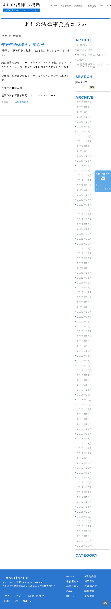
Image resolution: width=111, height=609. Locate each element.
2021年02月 (84, 282)
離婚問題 (89, 591)
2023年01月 (84, 175)
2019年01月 (84, 390)
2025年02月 (84, 122)
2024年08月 (84, 136)
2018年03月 (84, 438)
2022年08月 (84, 195)
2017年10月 (84, 463)
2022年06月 (84, 204)
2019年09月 (84, 351)
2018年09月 (84, 409)
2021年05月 (84, 268)
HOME (70, 576)
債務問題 (89, 596)
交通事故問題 (92, 586)
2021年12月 (84, 234)
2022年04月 (84, 214)
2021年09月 (84, 248)
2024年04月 (84, 141)
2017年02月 (84, 502)
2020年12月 (84, 292)
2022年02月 (84, 224)
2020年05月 (84, 326)
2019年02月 (84, 385)
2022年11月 (84, 185)
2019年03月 (84, 380)
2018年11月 (84, 399)
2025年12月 (84, 112)
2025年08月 (84, 117)
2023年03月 (84, 170)
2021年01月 (84, 287)
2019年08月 (84, 356)
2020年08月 (84, 312)
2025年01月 (84, 126)
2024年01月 (84, 146)
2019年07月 (84, 360)
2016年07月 (84, 536)
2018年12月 (84, 394)
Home (54, 5)
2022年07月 (84, 200)
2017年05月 (84, 487)
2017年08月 (84, 472)
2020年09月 (84, 307)
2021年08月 (84, 253)
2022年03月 (84, 219)
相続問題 (89, 581)
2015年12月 (84, 541)
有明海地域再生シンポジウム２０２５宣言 (92, 65)
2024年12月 (84, 131)
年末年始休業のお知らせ (23, 45)
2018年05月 (84, 429)
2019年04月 (84, 375)
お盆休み (82, 45)
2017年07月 (84, 477)
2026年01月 (84, 107)
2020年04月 (84, 331)
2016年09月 (84, 526)
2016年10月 (84, 521)
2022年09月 (84, 190)
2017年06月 (84, 482)
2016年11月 (84, 516)
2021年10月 (84, 243)
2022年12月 (84, 180)
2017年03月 (84, 497)
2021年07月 (84, 258)
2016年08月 (84, 531)
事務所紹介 (65, 5)
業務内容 (92, 5)
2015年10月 (84, 546)
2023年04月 (84, 165)
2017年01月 (84, 507)
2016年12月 (84, 512)
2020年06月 (84, 321)
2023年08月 (84, 156)
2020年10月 (84, 302)
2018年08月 (84, 414)
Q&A (101, 5)
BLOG (70, 596)
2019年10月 (84, 346)
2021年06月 (84, 263)
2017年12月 (84, 453)
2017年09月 (84, 468)
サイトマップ (13, 595)
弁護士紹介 (79, 5)
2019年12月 (84, 341)
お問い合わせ (36, 595)
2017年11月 (84, 458)
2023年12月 (84, 151)
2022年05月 (84, 209)
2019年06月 (84, 365)
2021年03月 (84, 278)
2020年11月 (84, 297)
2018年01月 (84, 448)
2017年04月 (84, 492)
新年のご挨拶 (85, 50)
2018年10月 (84, 404)
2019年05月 (84, 370)
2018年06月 (84, 424)
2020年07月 (84, 317)
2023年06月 (84, 161)
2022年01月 (84, 229)
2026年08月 (84, 102)
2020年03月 (84, 336)
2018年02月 (84, 443)
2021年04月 (84, 273)
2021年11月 (84, 239)
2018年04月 (84, 433)
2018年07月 (84, 419)
